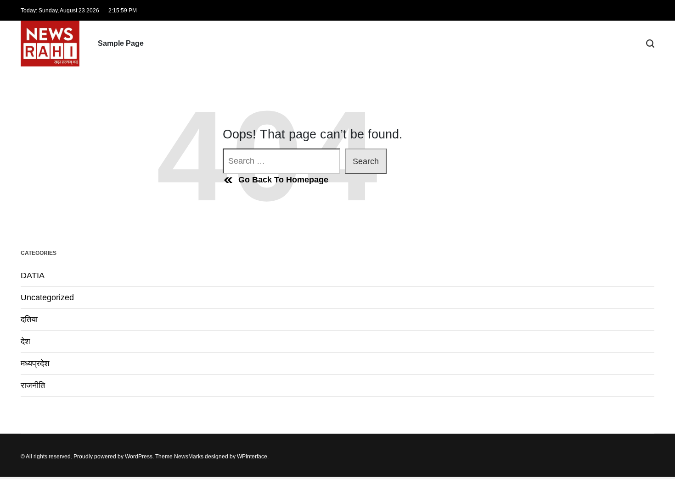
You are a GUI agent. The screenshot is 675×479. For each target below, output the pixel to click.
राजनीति (33, 385)
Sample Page (121, 43)
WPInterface (252, 456)
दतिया (29, 319)
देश (25, 341)
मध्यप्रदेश (35, 363)
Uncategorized (47, 297)
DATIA (33, 275)
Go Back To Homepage (283, 179)
